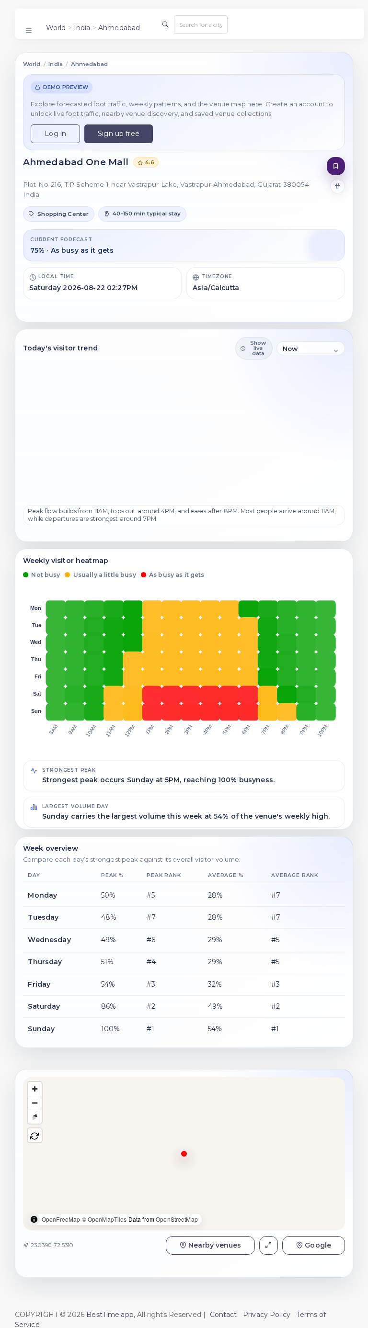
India (82, 27)
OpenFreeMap (61, 1219)
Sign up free (118, 133)
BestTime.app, (110, 1314)
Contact (223, 1314)
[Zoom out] (35, 1103)
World (56, 27)
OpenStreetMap (177, 1219)
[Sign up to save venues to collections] (336, 166)
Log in (55, 133)
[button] (58, 214)
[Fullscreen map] (268, 1245)
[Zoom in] (35, 1089)
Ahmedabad (119, 27)
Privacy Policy (266, 1314)
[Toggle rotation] (35, 1135)
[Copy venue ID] (337, 186)
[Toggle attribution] (34, 1219)
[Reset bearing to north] (35, 1117)
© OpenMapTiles (104, 1219)
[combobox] (201, 24)
